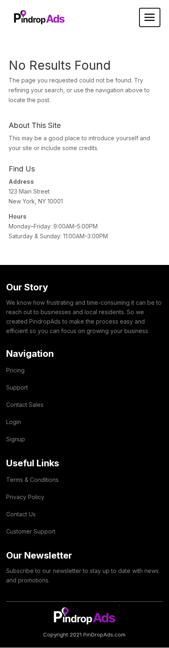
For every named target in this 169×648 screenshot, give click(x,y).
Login (13, 421)
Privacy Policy (25, 496)
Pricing (15, 370)
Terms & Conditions (32, 479)
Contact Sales (24, 404)
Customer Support (30, 531)
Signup (15, 439)
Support (17, 387)
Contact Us (21, 514)
